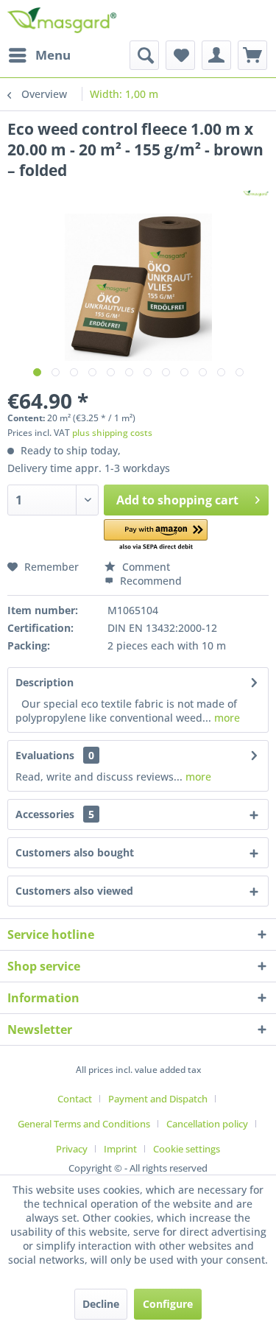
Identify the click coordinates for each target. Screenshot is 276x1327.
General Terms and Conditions (84, 1123)
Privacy (72, 1148)
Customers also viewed (74, 891)
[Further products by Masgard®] (256, 193)
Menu (53, 54)
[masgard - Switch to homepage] (61, 20)
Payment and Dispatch (158, 1098)
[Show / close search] (144, 55)
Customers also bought (74, 852)
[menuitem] (39, 55)
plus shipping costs (112, 432)
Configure (168, 1304)
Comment (144, 567)
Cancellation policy (207, 1123)
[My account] (216, 55)
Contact (74, 1098)
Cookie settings (186, 1148)
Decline (100, 1304)
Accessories (54, 814)
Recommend (149, 581)
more (225, 718)
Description (44, 682)
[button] (156, 535)
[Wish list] (180, 55)
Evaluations (44, 755)
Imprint (120, 1148)
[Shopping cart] (252, 55)
